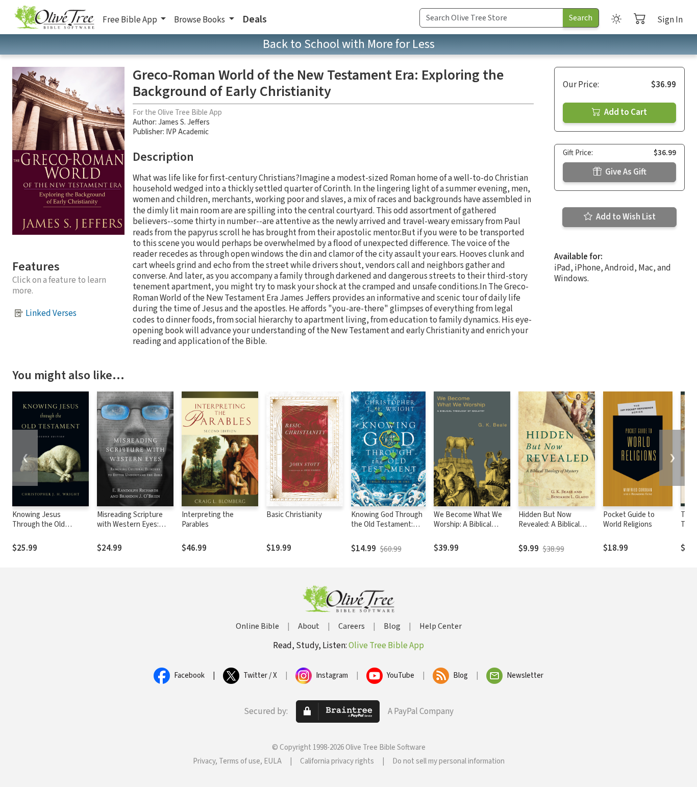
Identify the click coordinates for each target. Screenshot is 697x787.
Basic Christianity (294, 514)
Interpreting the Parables (208, 519)
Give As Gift (625, 172)
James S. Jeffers (184, 122)
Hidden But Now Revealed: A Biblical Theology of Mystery (551, 524)
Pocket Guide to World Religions (629, 519)
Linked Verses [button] (51, 313)
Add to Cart (625, 112)
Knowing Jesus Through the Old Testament (38, 524)
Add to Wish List (625, 217)
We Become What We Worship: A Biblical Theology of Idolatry (468, 524)
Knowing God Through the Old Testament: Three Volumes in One (386, 524)
